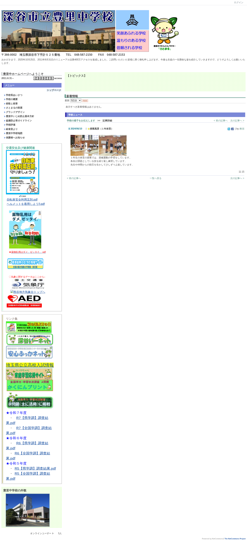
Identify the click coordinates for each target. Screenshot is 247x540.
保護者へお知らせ (15, 137)
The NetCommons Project (235, 539)
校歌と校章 (12, 103)
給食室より (12, 129)
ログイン (238, 2)
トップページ (54, 90)
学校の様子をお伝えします (81, 120)
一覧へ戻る (155, 178)
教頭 (242, 128)
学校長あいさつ (14, 95)
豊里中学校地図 (14, 133)
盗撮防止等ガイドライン (19, 120)
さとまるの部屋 (14, 107)
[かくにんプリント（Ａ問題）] (30, 390)
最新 (67, 100)
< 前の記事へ (221, 120)
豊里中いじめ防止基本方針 (20, 116)
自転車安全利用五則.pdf (22, 199)
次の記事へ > (237, 120)
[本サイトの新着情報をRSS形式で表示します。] (85, 100)
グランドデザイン (15, 112)
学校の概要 (12, 99)
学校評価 (10, 124)
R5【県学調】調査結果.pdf (35, 468)
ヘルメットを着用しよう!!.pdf (26, 203)
